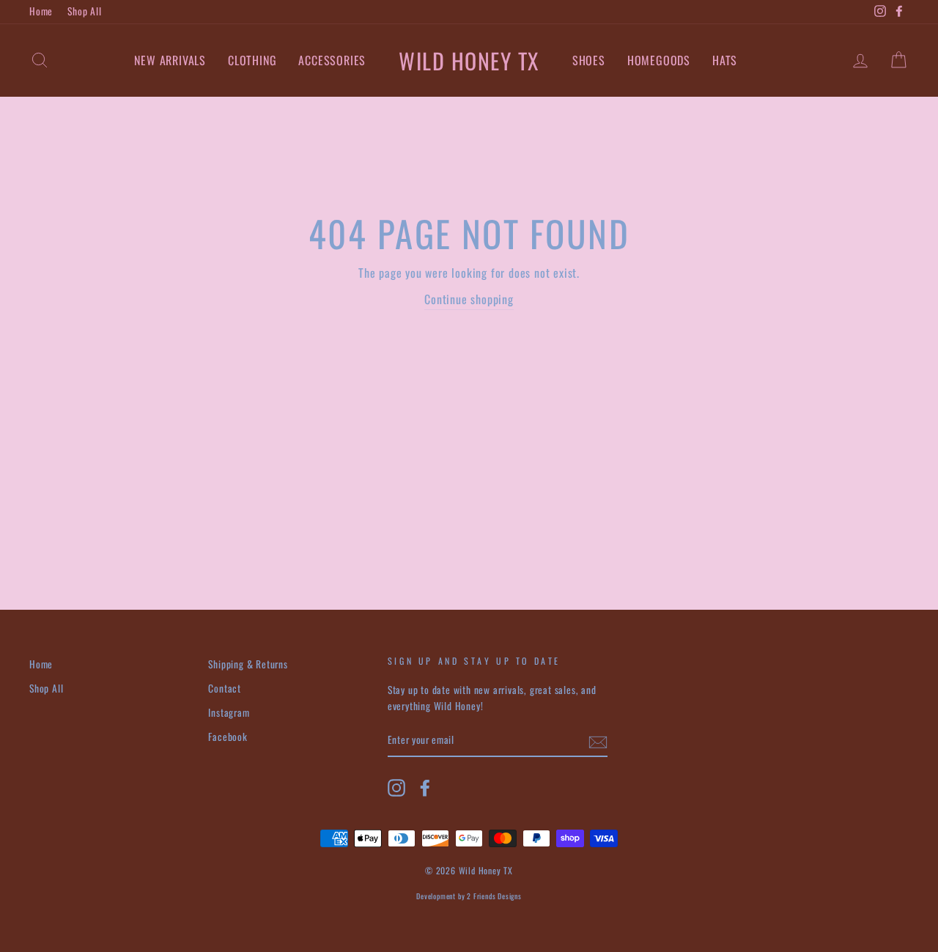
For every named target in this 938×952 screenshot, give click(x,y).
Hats (724, 60)
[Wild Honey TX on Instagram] (396, 788)
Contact (224, 688)
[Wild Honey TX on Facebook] (425, 788)
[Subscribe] (598, 740)
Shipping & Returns (247, 664)
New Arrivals (170, 60)
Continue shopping (469, 299)
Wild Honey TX (469, 60)
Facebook (227, 736)
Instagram (228, 712)
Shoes (588, 60)
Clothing (252, 60)
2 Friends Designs (494, 895)
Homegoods (658, 60)
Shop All (84, 11)
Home (41, 11)
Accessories (332, 60)
